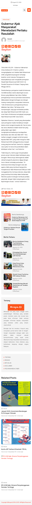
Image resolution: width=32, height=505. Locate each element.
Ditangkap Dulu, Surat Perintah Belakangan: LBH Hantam (20, 254)
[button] (29, 10)
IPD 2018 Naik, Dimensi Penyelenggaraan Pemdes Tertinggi (15, 486)
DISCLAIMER (8, 366)
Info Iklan (15, 5)
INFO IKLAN (8, 363)
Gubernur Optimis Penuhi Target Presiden (12, 228)
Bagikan (6, 49)
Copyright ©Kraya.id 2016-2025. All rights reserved (16, 502)
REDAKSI (7, 360)
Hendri (5, 408)
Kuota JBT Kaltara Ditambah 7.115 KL (14, 449)
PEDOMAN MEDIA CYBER (12, 369)
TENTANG (8, 357)
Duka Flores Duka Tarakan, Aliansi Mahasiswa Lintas (18, 265)
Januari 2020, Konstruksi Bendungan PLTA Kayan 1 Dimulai (14, 412)
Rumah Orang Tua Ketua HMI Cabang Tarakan (20, 275)
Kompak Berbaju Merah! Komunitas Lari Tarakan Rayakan (20, 285)
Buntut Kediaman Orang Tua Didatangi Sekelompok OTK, (20, 243)
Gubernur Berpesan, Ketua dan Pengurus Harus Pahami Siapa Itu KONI (20, 218)
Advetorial (6, 19)
